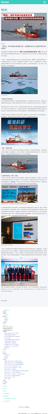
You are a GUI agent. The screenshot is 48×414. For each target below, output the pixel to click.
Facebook (13, 181)
